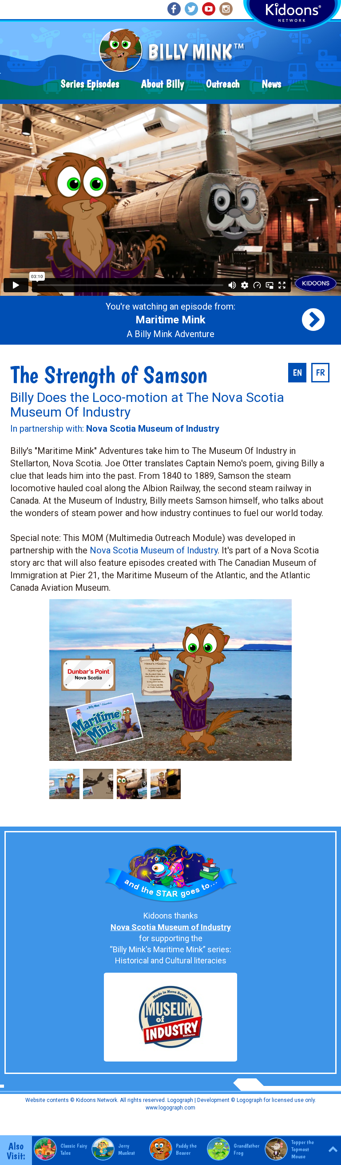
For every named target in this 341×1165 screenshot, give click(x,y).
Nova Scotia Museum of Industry (154, 550)
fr (320, 372)
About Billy (162, 83)
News (271, 83)
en (297, 372)
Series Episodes (90, 83)
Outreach (223, 83)
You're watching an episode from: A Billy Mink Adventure (170, 320)
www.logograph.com (170, 1108)
